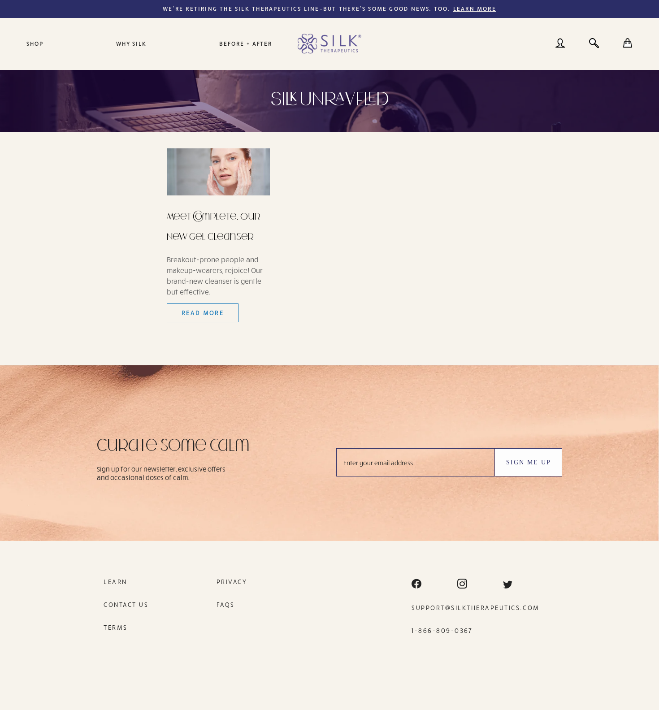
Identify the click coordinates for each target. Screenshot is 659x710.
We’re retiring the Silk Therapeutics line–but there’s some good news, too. (329, 8)
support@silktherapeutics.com (476, 607)
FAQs (226, 604)
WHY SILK (131, 43)
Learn (115, 581)
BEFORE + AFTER (245, 43)
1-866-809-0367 (442, 630)
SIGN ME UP (528, 462)
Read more (203, 312)
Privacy (232, 581)
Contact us (126, 604)
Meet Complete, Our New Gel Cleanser (213, 226)
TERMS (116, 627)
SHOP (34, 43)
